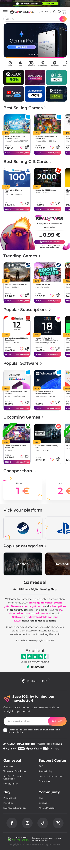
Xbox (27, 613)
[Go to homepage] (22, 12)
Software (17, 617)
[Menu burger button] (5, 11)
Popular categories (23, 545)
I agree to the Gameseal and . (34, 731)
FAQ (41, 766)
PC (60, 609)
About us (8, 766)
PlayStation (16, 613)
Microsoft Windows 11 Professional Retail (44, 393)
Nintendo (42, 613)
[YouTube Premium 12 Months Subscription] (17, 325)
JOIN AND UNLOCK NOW (51, 242)
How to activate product (51, 776)
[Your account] (54, 11)
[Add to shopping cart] (27, 147)
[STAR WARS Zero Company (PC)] (47, 433)
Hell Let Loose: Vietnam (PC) (16, 284)
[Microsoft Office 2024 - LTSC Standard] (17, 379)
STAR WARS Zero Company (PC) (47, 446)
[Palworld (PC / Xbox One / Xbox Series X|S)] (17, 123)
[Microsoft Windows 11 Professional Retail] (47, 379)
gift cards (38, 606)
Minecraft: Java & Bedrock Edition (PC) (46, 137)
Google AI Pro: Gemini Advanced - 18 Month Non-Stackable (46, 339)
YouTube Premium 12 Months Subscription (16, 339)
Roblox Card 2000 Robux (46, 190)
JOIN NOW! (57, 721)
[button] (64, 11)
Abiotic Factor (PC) (43, 284)
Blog (41, 798)
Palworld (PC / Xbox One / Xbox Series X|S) (15, 137)
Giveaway (43, 803)
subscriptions (57, 606)
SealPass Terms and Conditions (13, 777)
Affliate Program (47, 808)
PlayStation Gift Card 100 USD (15, 191)
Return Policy (45, 771)
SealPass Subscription (14, 808)
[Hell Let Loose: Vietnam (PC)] (17, 272)
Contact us (44, 781)
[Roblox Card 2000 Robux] (47, 177)
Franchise (8, 803)
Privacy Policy (15, 732)
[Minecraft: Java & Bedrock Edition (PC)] (47, 123)
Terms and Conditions (44, 729)
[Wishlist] (59, 11)
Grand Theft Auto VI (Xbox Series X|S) (15, 446)
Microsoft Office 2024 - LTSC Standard (16, 393)
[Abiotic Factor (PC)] (47, 272)
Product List (9, 798)
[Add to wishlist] (21, 147)
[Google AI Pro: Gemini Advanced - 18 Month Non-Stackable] (47, 325)
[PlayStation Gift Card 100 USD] (17, 177)
